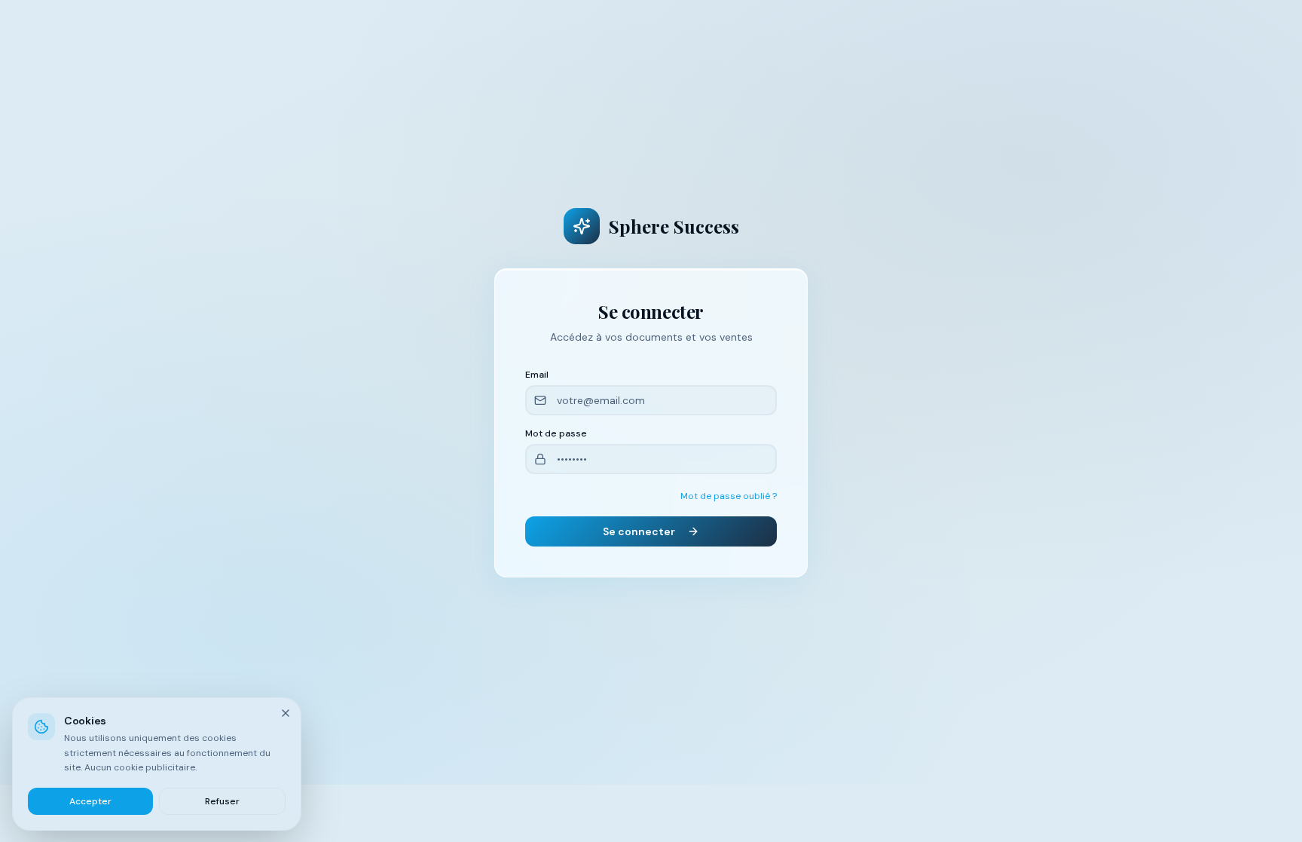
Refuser (222, 801)
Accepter (90, 801)
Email (537, 375)
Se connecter (639, 531)
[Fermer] (286, 713)
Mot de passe (556, 433)
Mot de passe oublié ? (728, 496)
